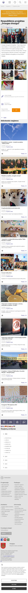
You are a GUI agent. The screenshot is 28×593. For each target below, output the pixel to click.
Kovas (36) (7, 448)
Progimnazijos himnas (6, 492)
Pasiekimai (3, 489)
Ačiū (15, 110)
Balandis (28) (8, 446)
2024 (6, 460)
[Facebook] (2, 540)
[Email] (8, 540)
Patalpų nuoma (18, 497)
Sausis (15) (7, 452)
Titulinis (2, 6)
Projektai (3, 513)
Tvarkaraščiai (7, 477)
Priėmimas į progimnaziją (6, 496)
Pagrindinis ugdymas (19, 484)
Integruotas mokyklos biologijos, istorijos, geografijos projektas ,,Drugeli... (12, 304)
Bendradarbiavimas (5, 494)
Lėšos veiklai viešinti (5, 511)
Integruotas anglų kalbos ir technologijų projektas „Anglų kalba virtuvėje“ (13, 338)
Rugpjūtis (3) (8, 438)
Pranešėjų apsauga (19, 517)
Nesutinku (14, 584)
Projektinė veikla (16, 6)
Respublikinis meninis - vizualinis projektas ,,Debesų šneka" (12, 143)
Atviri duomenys (18, 524)
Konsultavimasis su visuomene (19, 512)
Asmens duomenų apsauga (20, 510)
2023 (6, 464)
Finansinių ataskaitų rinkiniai (7, 509)
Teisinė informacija (19, 522)
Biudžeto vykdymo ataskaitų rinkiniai (7, 507)
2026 (6, 434)
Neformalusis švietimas (20, 492)
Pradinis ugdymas (18, 486)
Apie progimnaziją (5, 484)
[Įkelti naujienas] (9, 2)
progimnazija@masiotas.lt (8, 556)
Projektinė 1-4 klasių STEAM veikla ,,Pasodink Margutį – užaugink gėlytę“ (12, 372)
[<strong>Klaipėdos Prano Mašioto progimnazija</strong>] (3, 2)
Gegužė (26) (7, 444)
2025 (6, 456)
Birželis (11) (8, 442)
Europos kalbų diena (6, 272)
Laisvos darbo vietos (19, 508)
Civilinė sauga (18, 520)
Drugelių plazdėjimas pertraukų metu (10, 208)
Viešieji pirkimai (4, 514)
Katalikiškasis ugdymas (20, 489)
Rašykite (4, 533)
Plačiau (23, 153)
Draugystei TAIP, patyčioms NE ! (9, 404)
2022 (6, 467)
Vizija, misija (4, 488)
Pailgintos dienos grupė (19, 491)
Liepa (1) (7, 440)
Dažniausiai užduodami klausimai (19, 515)
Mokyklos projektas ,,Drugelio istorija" (11, 175)
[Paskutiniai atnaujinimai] (14, 2)
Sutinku (14, 588)
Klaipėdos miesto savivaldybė (16, 545)
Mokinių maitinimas (19, 496)
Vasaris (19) (8, 450)
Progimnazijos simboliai (6, 491)
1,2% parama (4, 516)
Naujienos (8, 6)
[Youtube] (5, 540)
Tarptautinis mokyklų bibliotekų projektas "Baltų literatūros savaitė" (13, 240)
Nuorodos (17, 506)
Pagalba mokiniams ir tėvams (21, 494)
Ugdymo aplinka (4, 486)
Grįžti (5, 117)
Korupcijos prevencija (19, 519)
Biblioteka (17, 499)
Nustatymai (14, 580)
